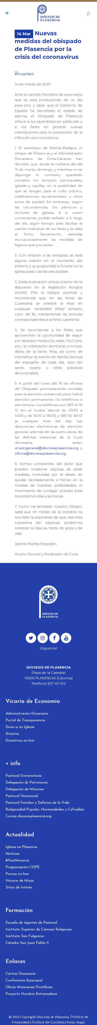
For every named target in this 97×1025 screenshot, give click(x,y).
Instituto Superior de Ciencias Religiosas (39, 929)
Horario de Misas (20, 881)
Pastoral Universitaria (24, 776)
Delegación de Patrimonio (27, 782)
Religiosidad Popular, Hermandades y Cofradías (45, 809)
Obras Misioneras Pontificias (29, 987)
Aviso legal (76, 1022)
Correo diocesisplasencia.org (28, 816)
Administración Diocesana (27, 713)
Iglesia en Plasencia (21, 847)
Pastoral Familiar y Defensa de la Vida (37, 803)
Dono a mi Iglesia (20, 727)
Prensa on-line (17, 874)
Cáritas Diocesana (20, 974)
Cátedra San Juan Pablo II (27, 943)
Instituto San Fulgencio (25, 936)
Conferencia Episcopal (24, 980)
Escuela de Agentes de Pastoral (31, 923)
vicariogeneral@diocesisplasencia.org (46, 448)
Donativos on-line (20, 740)
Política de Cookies (48, 1022)
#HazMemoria (17, 860)
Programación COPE (22, 867)
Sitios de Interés (19, 887)
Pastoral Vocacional (22, 796)
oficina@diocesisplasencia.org (40, 453)
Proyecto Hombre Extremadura (31, 994)
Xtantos (12, 734)
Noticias (12, 854)
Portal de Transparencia (25, 720)
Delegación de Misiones (25, 789)
